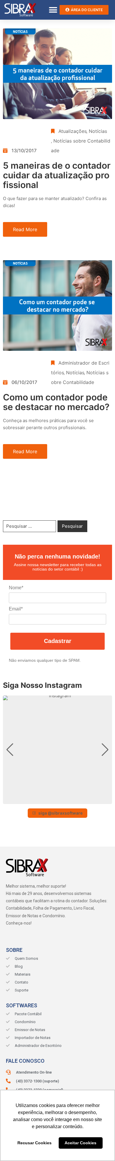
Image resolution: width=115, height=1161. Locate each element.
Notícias (98, 131)
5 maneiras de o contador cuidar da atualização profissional (57, 175)
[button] (53, 9)
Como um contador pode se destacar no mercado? (56, 402)
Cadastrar (57, 641)
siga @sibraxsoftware (60, 812)
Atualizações (72, 131)
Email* (16, 608)
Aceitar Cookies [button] (80, 1142)
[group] (57, 749)
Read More (25, 229)
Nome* (16, 587)
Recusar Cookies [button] (34, 1142)
